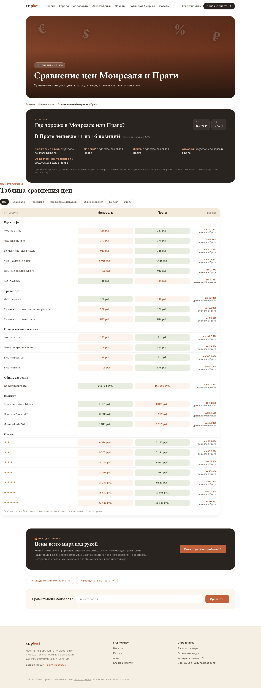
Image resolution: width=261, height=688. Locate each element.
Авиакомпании (101, 6)
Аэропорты (80, 6)
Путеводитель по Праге (97, 580)
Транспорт (37, 201)
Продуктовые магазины (63, 201)
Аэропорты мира (188, 648)
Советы (164, 6)
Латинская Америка (142, 6)
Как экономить (191, 6)
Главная (30, 104)
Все (4, 201)
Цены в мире (46, 104)
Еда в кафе (19, 201)
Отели (127, 201)
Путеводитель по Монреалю (50, 580)
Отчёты (120, 6)
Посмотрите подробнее (203, 549)
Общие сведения (93, 201)
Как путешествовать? (191, 658)
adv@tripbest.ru (56, 664)
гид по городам (82, 679)
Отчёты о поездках (189, 653)
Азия (116, 658)
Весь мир (118, 648)
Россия (50, 6)
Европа (117, 653)
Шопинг (113, 201)
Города (64, 6)
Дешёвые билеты (219, 6)
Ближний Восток (123, 663)
